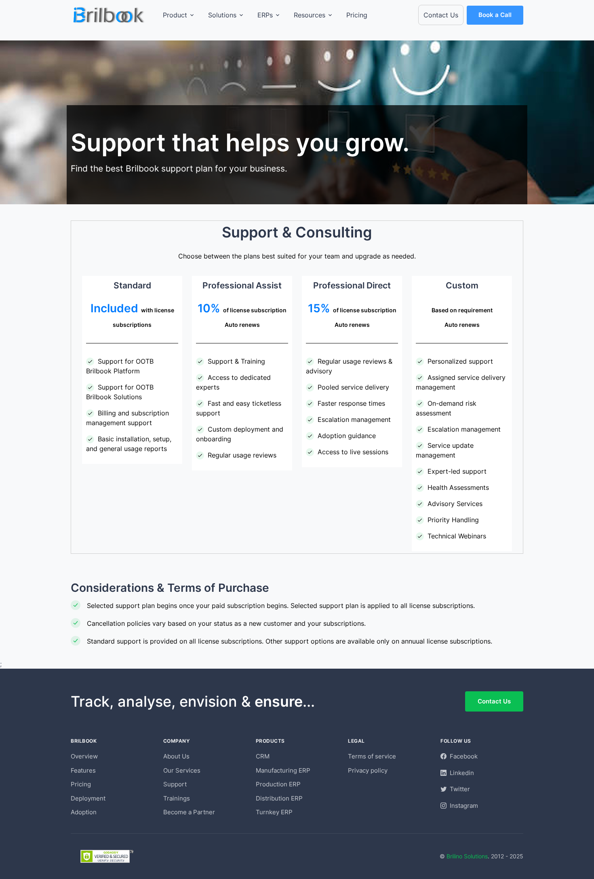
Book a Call (495, 15)
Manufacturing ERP (283, 770)
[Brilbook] (109, 15)
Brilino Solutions (467, 856)
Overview (84, 756)
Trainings (176, 798)
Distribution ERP (279, 798)
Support (175, 784)
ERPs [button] (265, 15)
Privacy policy (368, 770)
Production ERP (278, 784)
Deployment (88, 798)
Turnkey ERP (274, 812)
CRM (263, 756)
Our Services (181, 770)
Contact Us (440, 15)
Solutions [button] (222, 15)
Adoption (84, 812)
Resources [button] (309, 15)
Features (83, 770)
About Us (176, 756)
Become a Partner (189, 812)
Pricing (356, 15)
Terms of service (372, 756)
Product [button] (175, 15)
